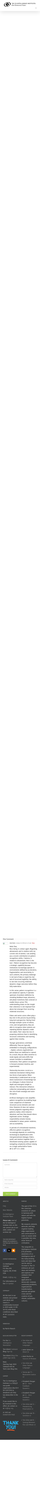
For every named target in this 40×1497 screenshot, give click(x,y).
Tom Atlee (26, 1340)
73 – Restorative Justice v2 (29, 1374)
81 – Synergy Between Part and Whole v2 (29, 1422)
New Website (7, 1210)
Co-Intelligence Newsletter (7, 1342)
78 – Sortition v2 (29, 1414)
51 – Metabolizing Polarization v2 (29, 1406)
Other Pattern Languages (27, 1366)
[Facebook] (4, 1250)
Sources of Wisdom (29, 1359)
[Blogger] (13, 1250)
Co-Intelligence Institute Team (8, 1215)
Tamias (25, 1372)
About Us (26, 1352)
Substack (14, 1349)
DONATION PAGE (9, 1415)
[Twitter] (9, 1250)
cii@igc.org (12, 1277)
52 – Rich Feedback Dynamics (27, 1385)
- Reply (33, 943)
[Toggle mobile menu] (36, 8)
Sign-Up (9, 1351)
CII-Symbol (9, 1283)
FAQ (4, 1206)
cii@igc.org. (9, 1408)
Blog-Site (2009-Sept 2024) (10, 1356)
